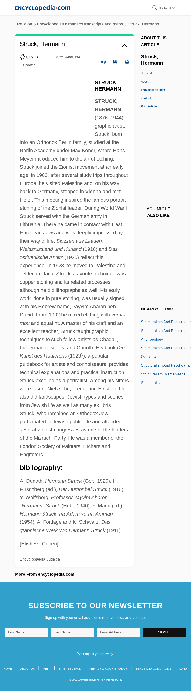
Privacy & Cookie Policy (108, 668)
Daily (183, 668)
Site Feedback (70, 668)
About (153, 90)
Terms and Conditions (153, 668)
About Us (27, 668)
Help (47, 668)
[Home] (42, 8)
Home (8, 668)
